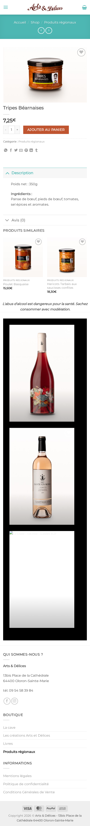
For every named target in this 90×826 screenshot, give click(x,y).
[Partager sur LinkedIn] (31, 150)
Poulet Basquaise (15, 284)
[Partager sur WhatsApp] (5, 150)
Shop (35, 22)
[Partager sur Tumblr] (36, 150)
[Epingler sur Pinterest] (26, 150)
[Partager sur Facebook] (11, 150)
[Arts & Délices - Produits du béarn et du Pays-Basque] (45, 7)
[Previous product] (48, 30)
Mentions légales (17, 776)
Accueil (20, 22)
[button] (5, 7)
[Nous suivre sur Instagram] (14, 701)
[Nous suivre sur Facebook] (7, 701)
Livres (8, 744)
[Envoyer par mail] (21, 150)
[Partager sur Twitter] (16, 150)
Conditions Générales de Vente (29, 792)
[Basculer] (7, 172)
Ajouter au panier (46, 130)
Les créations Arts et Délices (26, 735)
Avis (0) (18, 220)
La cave (9, 728)
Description (22, 173)
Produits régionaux (60, 22)
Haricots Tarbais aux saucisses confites (62, 285)
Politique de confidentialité (26, 784)
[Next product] (41, 30)
